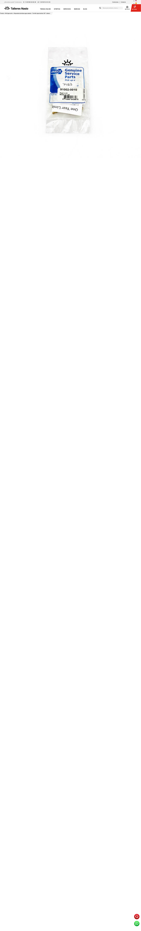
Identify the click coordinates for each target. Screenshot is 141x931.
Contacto (123, 2)
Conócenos (115, 2)
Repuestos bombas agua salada (22, 13)
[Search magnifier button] (100, 8)
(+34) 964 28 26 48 (30, 2)
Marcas (77, 9)
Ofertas (57, 9)
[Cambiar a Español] (136, 3)
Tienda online (45, 9)
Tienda (2, 13)
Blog (85, 9)
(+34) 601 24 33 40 (45, 2)
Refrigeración (9, 13)
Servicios (67, 9)
